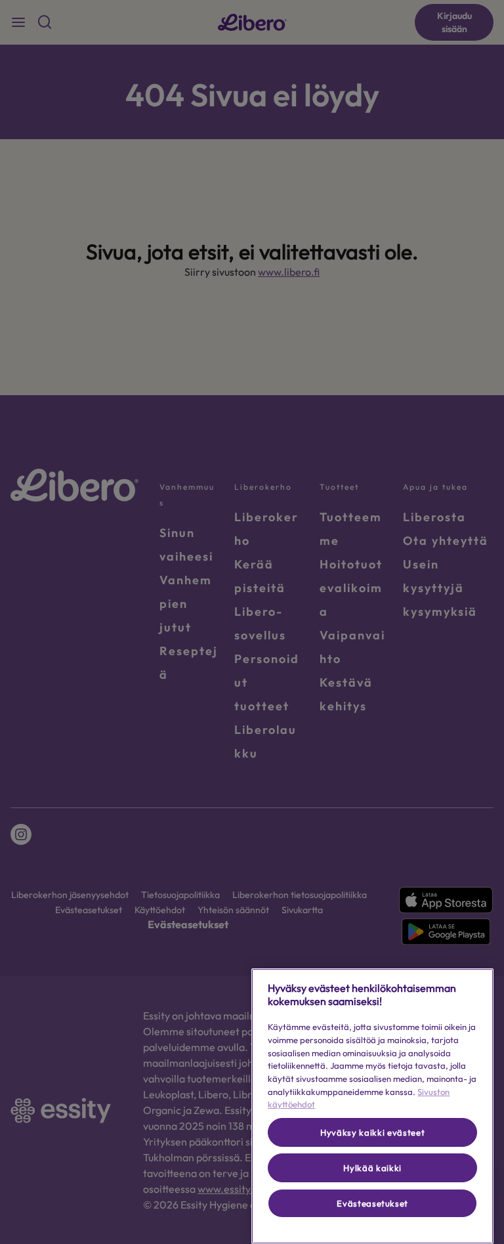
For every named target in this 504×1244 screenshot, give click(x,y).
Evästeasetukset (372, 1203)
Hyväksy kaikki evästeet (372, 1132)
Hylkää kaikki (372, 1168)
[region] (372, 1106)
